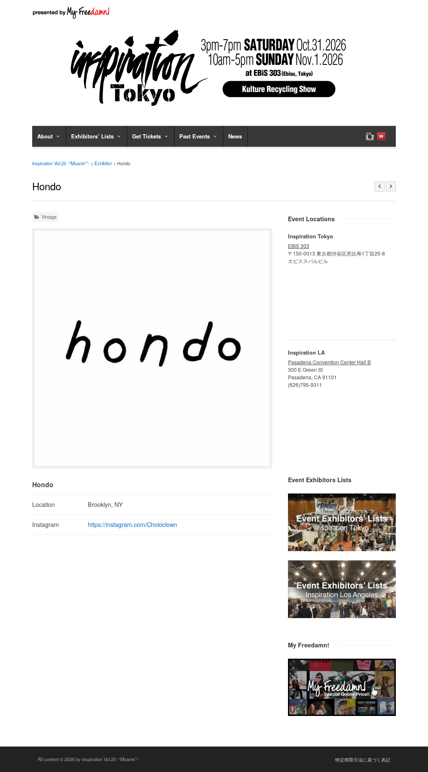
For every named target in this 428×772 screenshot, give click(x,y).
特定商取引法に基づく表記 (362, 759)
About (45, 136)
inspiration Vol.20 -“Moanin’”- (60, 163)
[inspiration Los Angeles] (342, 615)
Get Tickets (146, 136)
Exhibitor (103, 163)
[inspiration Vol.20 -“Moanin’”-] (214, 108)
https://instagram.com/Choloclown (132, 524)
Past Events (194, 136)
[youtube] (381, 136)
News (235, 136)
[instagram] (370, 136)
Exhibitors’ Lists (92, 136)
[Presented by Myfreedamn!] (72, 12)
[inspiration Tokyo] (342, 548)
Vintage (48, 216)
